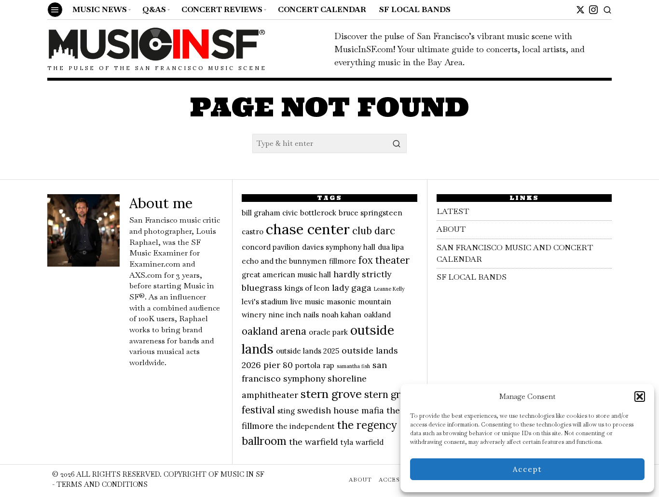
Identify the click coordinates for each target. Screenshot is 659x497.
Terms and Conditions (102, 484)
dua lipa (391, 247)
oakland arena (274, 331)
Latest (453, 211)
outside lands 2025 (307, 350)
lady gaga (351, 287)
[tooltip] (580, 9)
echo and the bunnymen (284, 261)
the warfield (313, 441)
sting (286, 410)
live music (307, 301)
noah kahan (341, 314)
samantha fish (353, 366)
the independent (305, 426)
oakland (377, 314)
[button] (640, 396)
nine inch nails (293, 314)
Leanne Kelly (389, 288)
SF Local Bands (472, 277)
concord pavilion (271, 247)
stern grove (331, 393)
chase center (308, 229)
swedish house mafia (340, 410)
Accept (527, 469)
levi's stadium (265, 301)
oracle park (328, 332)
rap (328, 365)
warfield (370, 442)
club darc (373, 231)
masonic (341, 301)
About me (160, 203)
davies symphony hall (338, 247)
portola (307, 365)
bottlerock (318, 212)
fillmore (342, 261)
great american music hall (286, 274)
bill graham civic (270, 212)
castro (252, 231)
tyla (347, 442)
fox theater (384, 260)
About (451, 229)
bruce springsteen (370, 212)
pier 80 (278, 364)
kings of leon (307, 288)
